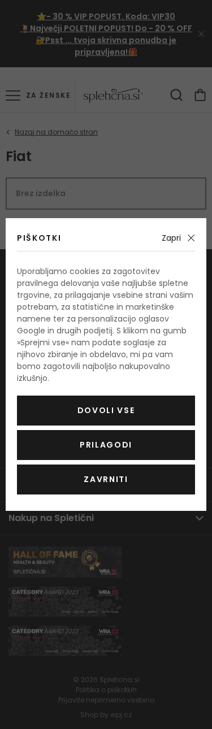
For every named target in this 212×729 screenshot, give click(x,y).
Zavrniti (106, 479)
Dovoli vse (106, 410)
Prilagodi (106, 444)
